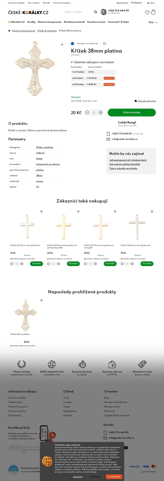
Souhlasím (115, 477)
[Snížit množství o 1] (87, 112)
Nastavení (78, 476)
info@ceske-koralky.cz (124, 139)
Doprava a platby (17, 398)
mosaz (39, 181)
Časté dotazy (14, 416)
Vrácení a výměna (17, 411)
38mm (39, 176)
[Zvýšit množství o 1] (101, 112)
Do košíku (135, 112)
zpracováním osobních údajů (31, 451)
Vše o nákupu (33, 3)
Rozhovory (109, 411)
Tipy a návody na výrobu (123, 168)
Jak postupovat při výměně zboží (128, 160)
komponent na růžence (48, 164)
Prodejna (67, 402)
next (154, 247)
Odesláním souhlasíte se (32, 449)
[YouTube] (126, 447)
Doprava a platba (16, 3)
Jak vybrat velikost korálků (124, 164)
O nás (66, 398)
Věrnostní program (61, 3)
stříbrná (40, 153)
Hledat (95, 12)
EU (104, 43)
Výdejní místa (15, 402)
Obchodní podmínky (30, 468)
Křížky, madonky (44, 147)
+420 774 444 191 (118, 11)
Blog (106, 398)
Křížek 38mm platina (19, 334)
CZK (152, 3)
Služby (66, 407)
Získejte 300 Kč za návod (116, 416)
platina (40, 170)
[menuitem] (16, 22)
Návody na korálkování (115, 402)
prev (10, 247)
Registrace (122, 3)
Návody (46, 3)
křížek (39, 159)
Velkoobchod (69, 411)
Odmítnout (95, 477)
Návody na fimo (112, 407)
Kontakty (67, 416)
